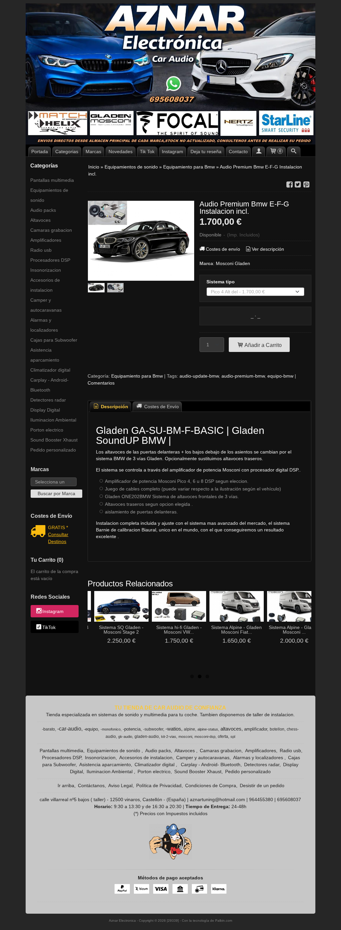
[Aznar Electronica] (170, 74)
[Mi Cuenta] (258, 151)
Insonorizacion (45, 270)
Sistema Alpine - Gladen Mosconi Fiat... (236, 630)
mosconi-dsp (204, 737)
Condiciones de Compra (210, 785)
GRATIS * (58, 527)
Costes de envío (223, 249)
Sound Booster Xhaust (54, 440)
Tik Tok (147, 151)
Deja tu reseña (205, 151)
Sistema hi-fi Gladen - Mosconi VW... (179, 630)
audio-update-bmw (199, 376)
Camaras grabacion (51, 230)
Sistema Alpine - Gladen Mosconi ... (294, 630)
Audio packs (43, 210)
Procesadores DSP (50, 260)
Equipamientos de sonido (49, 195)
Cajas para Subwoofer (53, 340)
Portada (39, 151)
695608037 (289, 799)
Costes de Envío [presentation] (161, 406)
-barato (48, 729)
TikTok (49, 627)
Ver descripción (268, 249)
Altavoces (40, 220)
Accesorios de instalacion (45, 285)
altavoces (230, 729)
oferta (223, 736)
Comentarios (101, 383)
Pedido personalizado (53, 450)
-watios (173, 729)
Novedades (121, 151)
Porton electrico (46, 430)
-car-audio (69, 729)
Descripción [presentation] (114, 406)
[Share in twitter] (298, 184)
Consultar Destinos (58, 538)
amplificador (255, 729)
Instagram (172, 151)
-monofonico (111, 729)
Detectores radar (48, 400)
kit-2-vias (168, 737)
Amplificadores (45, 240)
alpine (189, 729)
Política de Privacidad (158, 785)
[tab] (111, 407)
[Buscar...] (293, 151)
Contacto (238, 151)
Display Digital (45, 410)
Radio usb (41, 250)
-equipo (91, 729)
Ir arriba (66, 785)
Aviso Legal (120, 785)
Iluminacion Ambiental (53, 420)
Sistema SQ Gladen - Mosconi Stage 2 (121, 630)
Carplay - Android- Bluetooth (49, 385)
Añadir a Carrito (262, 345)
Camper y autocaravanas (46, 305)
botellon (277, 729)
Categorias (66, 151)
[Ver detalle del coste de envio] (39, 531)
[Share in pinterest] (306, 184)
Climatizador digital (50, 370)
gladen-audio (147, 736)
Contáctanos (91, 785)
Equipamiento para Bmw (137, 376)
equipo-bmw (280, 376)
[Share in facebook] (289, 184)
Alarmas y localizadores (44, 325)
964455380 (261, 799)
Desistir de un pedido (262, 785)
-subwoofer (153, 729)
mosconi (185, 737)
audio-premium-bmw (243, 376)
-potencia (132, 729)
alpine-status (207, 729)
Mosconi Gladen (233, 263)
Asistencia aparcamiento (44, 355)
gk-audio (125, 737)
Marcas (93, 151)
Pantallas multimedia (52, 180)
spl (232, 737)
